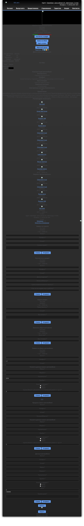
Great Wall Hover (42, 111)
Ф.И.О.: (42, 234)
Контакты (75, 8)
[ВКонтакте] (43, 50)
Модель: (42, 373)
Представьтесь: (42, 307)
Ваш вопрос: (42, 315)
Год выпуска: (42, 376)
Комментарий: (42, 245)
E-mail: (42, 241)
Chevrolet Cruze (42, 133)
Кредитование (33, 8)
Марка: (42, 369)
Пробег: (42, 380)
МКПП (43, 388)
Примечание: (42, 494)
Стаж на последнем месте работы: (42, 288)
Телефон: (42, 237)
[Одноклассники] (46, 50)
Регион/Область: (42, 281)
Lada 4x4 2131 (42, 154)
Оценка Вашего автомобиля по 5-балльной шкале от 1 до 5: (42, 390)
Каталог (10, 8)
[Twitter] (45, 50)
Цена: (42, 488)
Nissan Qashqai (42, 162)
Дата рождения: (42, 277)
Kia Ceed (42, 104)
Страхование (46, 8)
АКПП (43, 386)
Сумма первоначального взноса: (42, 284)
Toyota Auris (42, 126)
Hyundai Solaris (42, 169)
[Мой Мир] (48, 50)
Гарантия (57, 8)
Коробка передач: (42, 384)
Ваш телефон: (42, 339)
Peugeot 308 (42, 118)
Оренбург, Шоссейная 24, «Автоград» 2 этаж (62, 3)
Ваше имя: (42, 335)
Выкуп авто (20, 8)
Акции (66, 8)
